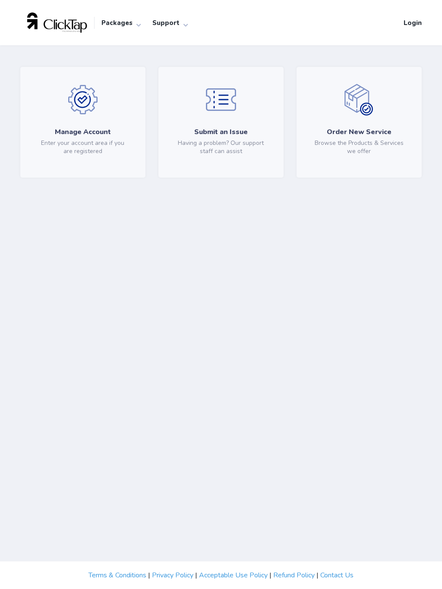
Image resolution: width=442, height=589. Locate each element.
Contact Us (337, 575)
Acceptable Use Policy (233, 575)
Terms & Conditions (117, 575)
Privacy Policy (172, 575)
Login (413, 23)
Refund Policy (294, 575)
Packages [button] (117, 23)
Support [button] (166, 23)
